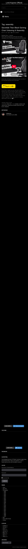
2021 (5, 498)
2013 (5, 509)
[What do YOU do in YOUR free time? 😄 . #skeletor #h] (14, 402)
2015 (5, 506)
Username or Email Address (8, 467)
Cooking (4, 525)
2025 (5, 492)
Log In (5, 481)
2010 (5, 513)
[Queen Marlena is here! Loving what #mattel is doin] (14, 373)
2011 (5, 511)
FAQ (4, 517)
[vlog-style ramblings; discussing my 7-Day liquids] (14, 139)
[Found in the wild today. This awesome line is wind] (14, 228)
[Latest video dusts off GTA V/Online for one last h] (14, 316)
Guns (4, 528)
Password (4, 472)
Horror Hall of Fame (7, 518)
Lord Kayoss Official (14, 3)
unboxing (7, 106)
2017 (5, 503)
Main (4, 532)
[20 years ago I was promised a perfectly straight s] (14, 301)
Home (4, 487)
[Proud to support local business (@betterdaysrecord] (14, 359)
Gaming (4, 527)
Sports (4, 533)
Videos (4, 536)
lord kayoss (4, 105)
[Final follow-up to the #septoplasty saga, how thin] (14, 184)
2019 (5, 501)
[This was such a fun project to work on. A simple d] (14, 213)
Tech (4, 535)
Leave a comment (15, 32)
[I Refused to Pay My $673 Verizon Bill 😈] (14, 439)
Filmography (5, 490)
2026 (5, 491)
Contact (4, 520)
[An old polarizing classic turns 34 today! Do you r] (14, 345)
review (14, 105)
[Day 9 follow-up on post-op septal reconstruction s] (14, 257)
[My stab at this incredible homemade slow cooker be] (14, 330)
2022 (5, 496)
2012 (5, 510)
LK (9, 32)
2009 (5, 514)
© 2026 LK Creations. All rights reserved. (19, 547)
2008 (5, 516)
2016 (5, 505)
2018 (5, 502)
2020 (5, 499)
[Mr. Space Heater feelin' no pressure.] (14, 417)
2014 (5, 507)
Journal (4, 531)
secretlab (19, 105)
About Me (5, 488)
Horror (4, 529)
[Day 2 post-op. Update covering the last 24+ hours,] (14, 287)
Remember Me (6, 477)
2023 (5, 495)
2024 (5, 494)
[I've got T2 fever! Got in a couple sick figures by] (14, 388)
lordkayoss (10, 105)
